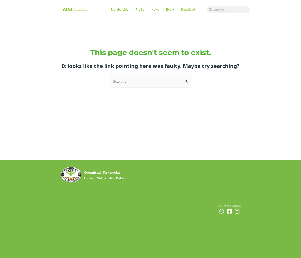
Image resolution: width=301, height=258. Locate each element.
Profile (140, 9)
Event (170, 9)
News (155, 9)
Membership (119, 9)
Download (188, 9)
